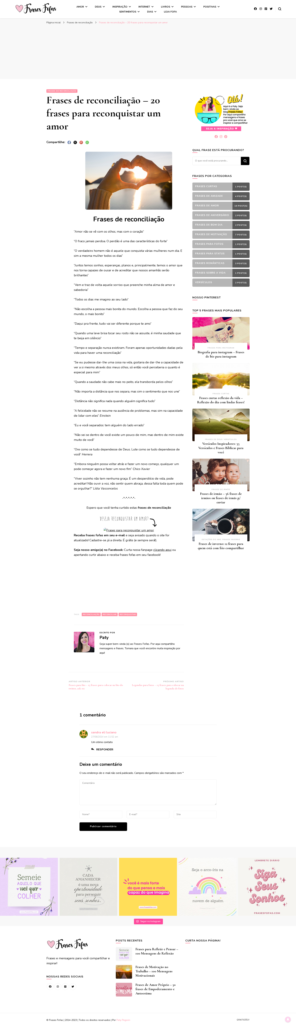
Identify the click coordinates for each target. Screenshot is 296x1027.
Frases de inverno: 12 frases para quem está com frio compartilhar (221, 546)
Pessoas (186, 6)
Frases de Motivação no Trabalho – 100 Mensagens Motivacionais (153, 971)
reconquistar (128, 614)
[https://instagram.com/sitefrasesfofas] (57, 986)
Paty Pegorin (123, 1020)
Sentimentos (127, 11)
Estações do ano (211, 539)
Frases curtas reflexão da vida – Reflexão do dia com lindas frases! (221, 400)
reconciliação (91, 614)
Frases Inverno (231, 539)
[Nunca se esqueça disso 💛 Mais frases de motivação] (148, 887)
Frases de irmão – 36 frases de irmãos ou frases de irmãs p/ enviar (221, 498)
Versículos (230, 439)
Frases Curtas (221, 393)
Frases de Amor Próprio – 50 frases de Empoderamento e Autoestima (155, 989)
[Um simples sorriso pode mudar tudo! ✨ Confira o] (208, 887)
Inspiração (119, 6)
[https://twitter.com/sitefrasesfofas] (72, 986)
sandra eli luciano (103, 732)
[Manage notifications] (288, 1019)
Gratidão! (243, 1019)
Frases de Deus (214, 439)
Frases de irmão (221, 489)
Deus (98, 6)
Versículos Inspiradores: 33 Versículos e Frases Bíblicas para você (220, 448)
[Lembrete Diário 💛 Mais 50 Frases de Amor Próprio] (267, 887)
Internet (144, 6)
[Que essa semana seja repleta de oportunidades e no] (89, 887)
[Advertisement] (148, 52)
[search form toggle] (279, 8)
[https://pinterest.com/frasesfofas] (65, 986)
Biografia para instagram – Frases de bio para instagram (221, 354)
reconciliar (109, 614)
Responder (104, 749)
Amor (80, 6)
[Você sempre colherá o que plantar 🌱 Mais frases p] (29, 887)
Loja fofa (170, 11)
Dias (150, 11)
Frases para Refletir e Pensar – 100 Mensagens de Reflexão (156, 951)
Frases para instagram (221, 348)
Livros (165, 6)
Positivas (209, 6)
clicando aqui (162, 550)
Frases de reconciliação (62, 91)
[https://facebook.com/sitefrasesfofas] (50, 986)
